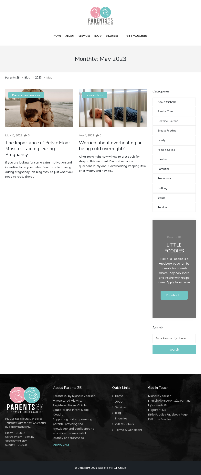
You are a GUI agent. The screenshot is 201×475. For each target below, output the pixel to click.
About (119, 402)
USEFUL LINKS (61, 445)
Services (121, 407)
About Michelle (167, 102)
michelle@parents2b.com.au (171, 401)
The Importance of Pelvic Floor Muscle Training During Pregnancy (37, 149)
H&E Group (119, 468)
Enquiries (121, 418)
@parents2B (158, 405)
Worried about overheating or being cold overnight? (110, 146)
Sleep (100, 95)
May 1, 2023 (86, 135)
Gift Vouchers (124, 424)
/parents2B (158, 410)
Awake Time (165, 111)
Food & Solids (166, 150)
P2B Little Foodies (159, 419)
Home (119, 396)
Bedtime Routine (168, 121)
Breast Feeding (167, 130)
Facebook (173, 295)
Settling (162, 188)
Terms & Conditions (129, 430)
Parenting (91, 95)
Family (161, 140)
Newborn (163, 159)
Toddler (162, 207)
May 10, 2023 (13, 135)
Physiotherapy (20, 95)
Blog (118, 413)
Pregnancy (34, 95)
